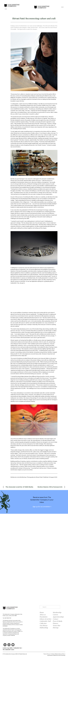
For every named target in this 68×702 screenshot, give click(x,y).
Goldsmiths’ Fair (18, 648)
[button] (16, 292)
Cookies (52, 654)
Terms (44, 654)
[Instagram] (9, 644)
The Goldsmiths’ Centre (8, 649)
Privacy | (49, 654)
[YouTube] (13, 644)
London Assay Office (8, 648)
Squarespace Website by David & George (56, 655)
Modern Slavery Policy (60, 654)
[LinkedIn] (5, 644)
